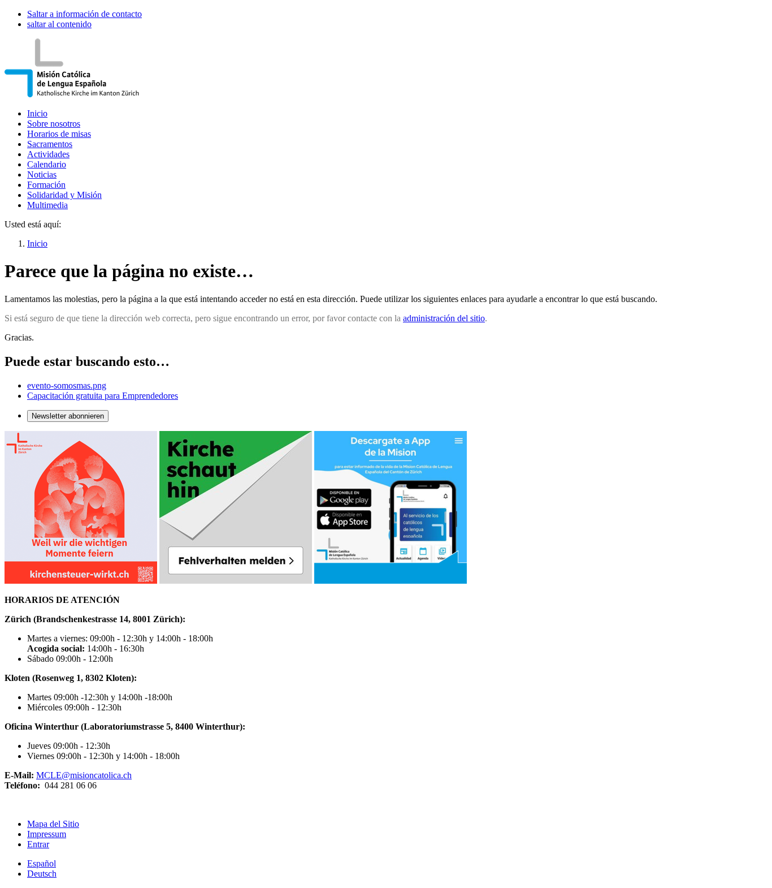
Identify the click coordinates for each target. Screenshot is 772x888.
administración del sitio (444, 318)
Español (41, 863)
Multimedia (47, 205)
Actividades (48, 154)
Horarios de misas (59, 134)
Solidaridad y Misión (64, 195)
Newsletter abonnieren (68, 416)
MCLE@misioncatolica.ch (84, 775)
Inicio (37, 113)
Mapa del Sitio (53, 824)
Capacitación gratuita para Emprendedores (102, 395)
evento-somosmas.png (66, 385)
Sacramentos (49, 144)
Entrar (38, 844)
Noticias (42, 174)
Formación (46, 184)
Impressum (46, 834)
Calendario (46, 164)
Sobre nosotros (53, 123)
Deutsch (42, 873)
